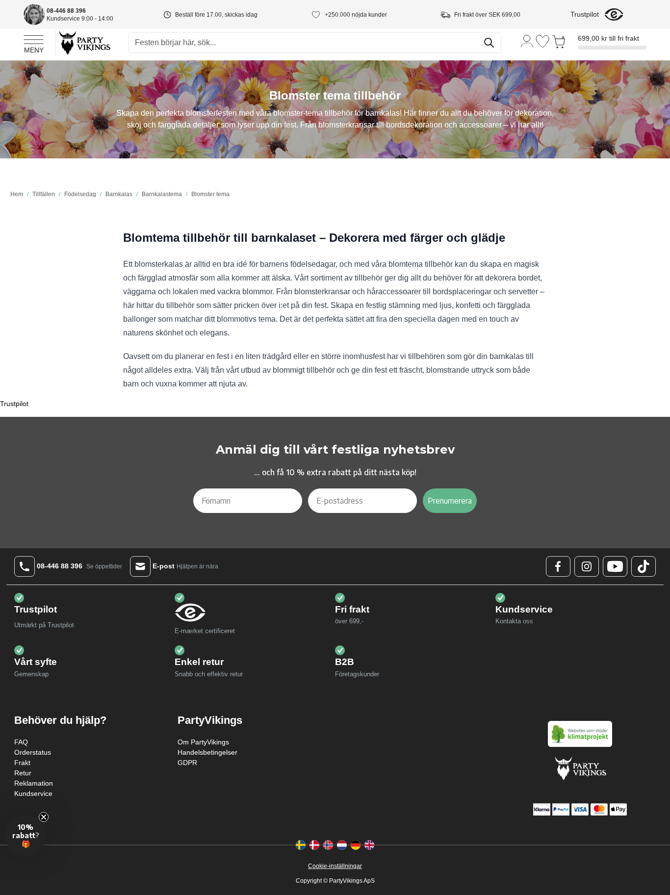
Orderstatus (32, 752)
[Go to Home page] (84, 42)
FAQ (21, 742)
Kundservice (33, 793)
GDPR (187, 763)
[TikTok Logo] (643, 566)
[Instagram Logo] (586, 566)
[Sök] (489, 42)
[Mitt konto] (527, 40)
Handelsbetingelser (207, 752)
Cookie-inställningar (335, 866)
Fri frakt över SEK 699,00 (487, 14)
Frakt (22, 763)
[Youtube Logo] (615, 566)
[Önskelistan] (542, 41)
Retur (22, 773)
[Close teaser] (44, 817)
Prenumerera (450, 501)
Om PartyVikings (203, 742)
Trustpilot (584, 14)
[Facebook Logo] (558, 566)
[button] (25, 835)
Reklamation (33, 783)
